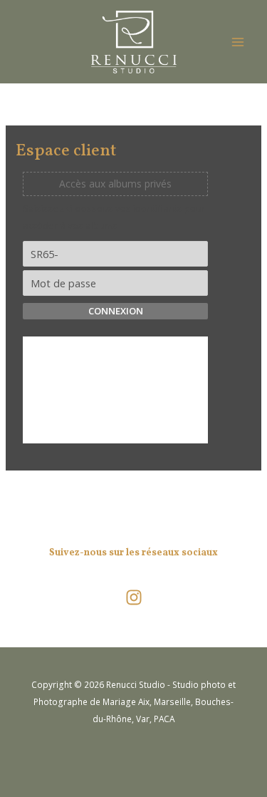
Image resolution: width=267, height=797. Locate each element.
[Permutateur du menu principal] (238, 42)
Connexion (115, 310)
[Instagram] (133, 597)
